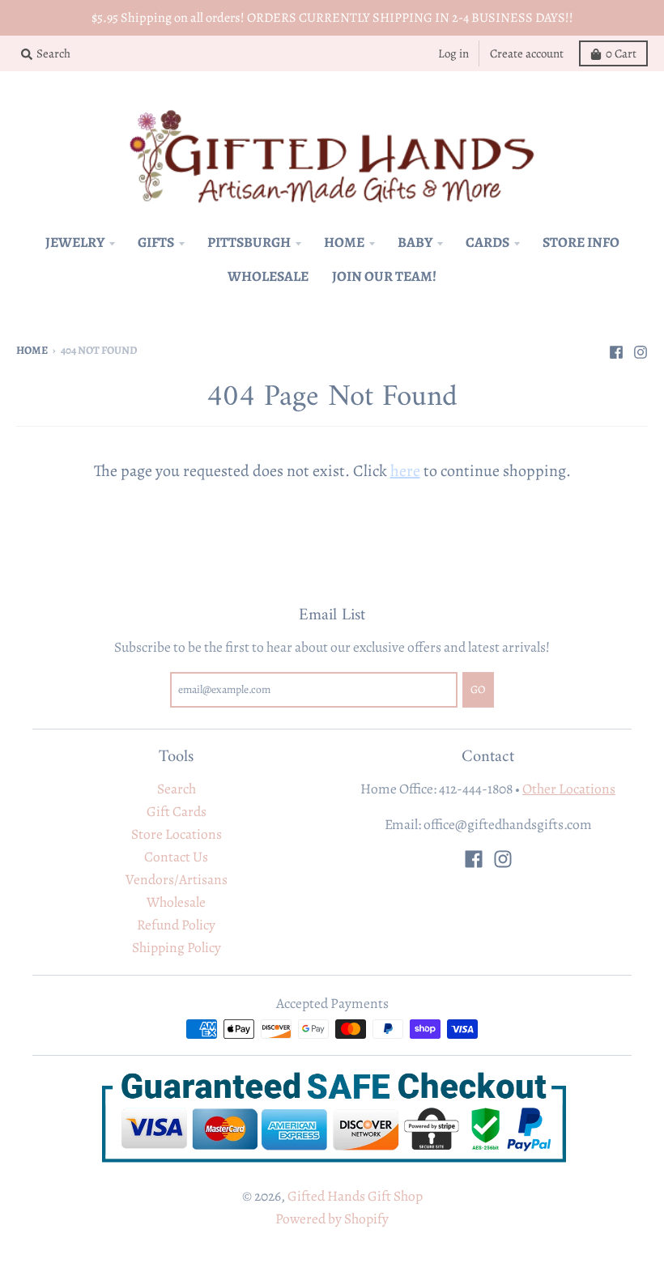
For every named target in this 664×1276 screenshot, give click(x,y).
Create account (527, 53)
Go (478, 689)
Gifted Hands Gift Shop (355, 1196)
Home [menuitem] (344, 242)
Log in (453, 53)
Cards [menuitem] (487, 242)
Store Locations (176, 834)
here (405, 471)
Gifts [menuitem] (156, 242)
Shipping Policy (176, 947)
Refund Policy (176, 924)
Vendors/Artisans (177, 879)
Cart (621, 53)
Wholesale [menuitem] (268, 276)
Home (32, 350)
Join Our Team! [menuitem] (384, 276)
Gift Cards (176, 811)
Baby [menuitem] (415, 242)
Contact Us (176, 856)
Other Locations (568, 788)
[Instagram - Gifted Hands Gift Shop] (640, 349)
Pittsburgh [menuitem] (249, 242)
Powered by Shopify (332, 1218)
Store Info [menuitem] (581, 242)
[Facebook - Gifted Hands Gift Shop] (616, 349)
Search (176, 788)
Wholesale (176, 902)
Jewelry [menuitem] (74, 242)
